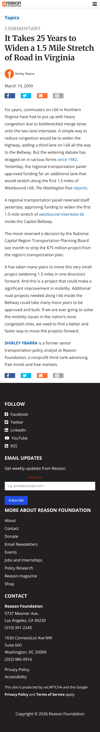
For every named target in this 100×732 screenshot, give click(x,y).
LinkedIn (18, 430)
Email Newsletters (21, 544)
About (10, 520)
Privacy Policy (17, 669)
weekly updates (26, 468)
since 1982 (67, 159)
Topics (12, 17)
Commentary (22, 28)
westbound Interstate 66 (61, 214)
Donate (11, 536)
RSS (13, 446)
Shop (9, 583)
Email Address (23, 477)
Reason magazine (21, 576)
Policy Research (19, 568)
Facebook (19, 414)
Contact (12, 528)
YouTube (19, 438)
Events (11, 552)
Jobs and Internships (23, 560)
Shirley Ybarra (21, 343)
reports (80, 188)
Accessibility (16, 676)
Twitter (16, 422)
